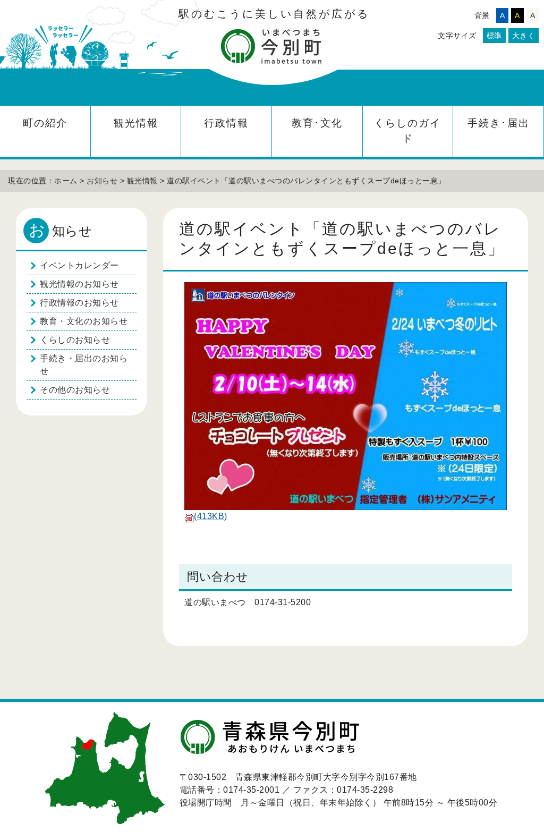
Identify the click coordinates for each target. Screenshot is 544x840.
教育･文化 (317, 123)
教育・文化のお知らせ (84, 321)
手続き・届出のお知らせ (84, 365)
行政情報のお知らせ (79, 302)
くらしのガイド (407, 130)
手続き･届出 (499, 123)
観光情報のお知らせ (79, 284)
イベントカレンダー (79, 265)
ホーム (66, 180)
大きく (524, 35)
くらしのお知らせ (75, 339)
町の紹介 (45, 123)
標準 (494, 35)
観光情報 (136, 123)
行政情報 (226, 123)
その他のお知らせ (75, 389)
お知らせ (102, 180)
